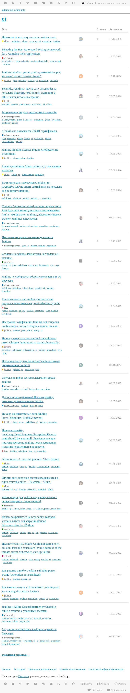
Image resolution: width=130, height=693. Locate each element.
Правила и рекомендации (42, 669)
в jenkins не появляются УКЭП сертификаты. (29, 131)
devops (5, 268)
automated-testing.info (13, 9)
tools (40, 405)
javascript (56, 119)
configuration (43, 466)
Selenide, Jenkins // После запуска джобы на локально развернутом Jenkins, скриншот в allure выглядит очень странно (29, 92)
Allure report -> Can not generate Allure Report (30, 459)
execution (46, 41)
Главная (6, 669)
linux (16, 508)
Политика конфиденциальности (106, 669)
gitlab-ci (21, 119)
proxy (47, 508)
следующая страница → (16, 654)
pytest (42, 598)
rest (7, 229)
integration (34, 389)
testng (20, 138)
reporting (33, 41)
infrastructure (8, 141)
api (59, 61)
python (26, 198)
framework (44, 265)
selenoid (54, 80)
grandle (38, 288)
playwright (43, 61)
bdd (26, 389)
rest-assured (12, 226)
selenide (25, 61)
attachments (24, 104)
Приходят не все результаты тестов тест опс (29, 37)
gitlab (47, 119)
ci (40, 41)
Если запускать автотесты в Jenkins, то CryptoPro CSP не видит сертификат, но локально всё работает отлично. (32, 186)
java (18, 61)
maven (34, 245)
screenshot (37, 104)
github (15, 123)
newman (5, 489)
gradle (5, 310)
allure (24, 41)
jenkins (56, 41)
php (4, 353)
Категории (19, 669)
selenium (11, 138)
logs (57, 265)
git (11, 508)
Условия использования (72, 669)
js (37, 640)
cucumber (14, 389)
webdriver (16, 41)
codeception (28, 350)
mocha (33, 61)
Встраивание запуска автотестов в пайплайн (29, 112)
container (6, 123)
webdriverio (15, 640)
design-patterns (25, 618)
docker (29, 119)
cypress (6, 64)
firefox (23, 532)
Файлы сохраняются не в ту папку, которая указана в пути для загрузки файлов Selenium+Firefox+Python (28, 521)
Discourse (23, 676)
